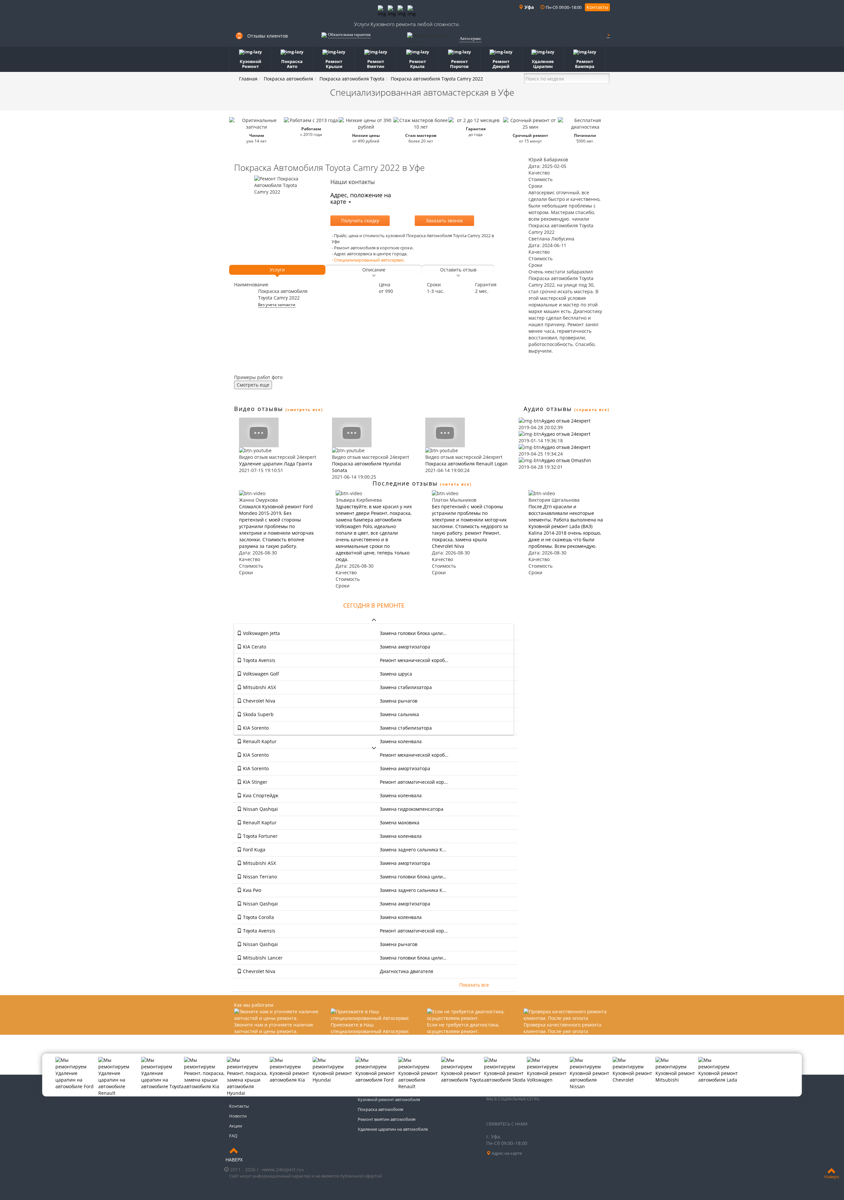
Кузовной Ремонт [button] (250, 63)
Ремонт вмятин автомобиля (386, 1119)
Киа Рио (251, 890)
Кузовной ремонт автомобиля (389, 1099)
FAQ (233, 1136)
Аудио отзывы (548, 409)
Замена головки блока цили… (413, 633)
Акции (235, 1126)
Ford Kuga (253, 849)
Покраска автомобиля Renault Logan (466, 463)
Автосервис (470, 38)
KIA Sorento (255, 728)
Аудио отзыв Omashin (566, 460)
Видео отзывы (258, 409)
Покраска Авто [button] (292, 63)
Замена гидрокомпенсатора (411, 809)
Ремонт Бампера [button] (584, 63)
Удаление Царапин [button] (543, 63)
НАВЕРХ (234, 1159)
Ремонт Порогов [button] (459, 63)
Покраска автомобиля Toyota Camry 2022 (437, 79)
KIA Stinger (254, 782)
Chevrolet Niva (258, 701)
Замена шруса (396, 674)
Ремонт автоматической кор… (414, 782)
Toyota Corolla (258, 917)
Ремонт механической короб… (414, 660)
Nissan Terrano (259, 876)
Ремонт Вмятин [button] (375, 63)
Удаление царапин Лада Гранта (275, 463)
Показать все (474, 985)
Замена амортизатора (405, 647)
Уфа (528, 7)
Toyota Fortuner (260, 836)
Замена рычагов (398, 701)
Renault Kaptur (259, 741)
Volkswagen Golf (260, 674)
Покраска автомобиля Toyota (351, 79)
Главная (248, 79)
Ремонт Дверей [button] (501, 63)
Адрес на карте (506, 1153)
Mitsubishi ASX (259, 687)
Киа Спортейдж (260, 795)
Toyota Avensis (258, 660)
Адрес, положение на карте (360, 198)
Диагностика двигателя (406, 971)
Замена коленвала (401, 741)
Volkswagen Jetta (261, 633)
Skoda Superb (258, 714)
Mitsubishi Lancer (262, 958)
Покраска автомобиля (288, 79)
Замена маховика (399, 822)
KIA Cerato (254, 647)
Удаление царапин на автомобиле (393, 1129)
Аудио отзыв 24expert (565, 421)
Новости (238, 1116)
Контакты (597, 7)
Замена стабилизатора (406, 687)
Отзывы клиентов (267, 36)
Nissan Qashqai (260, 809)
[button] (608, 35)
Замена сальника (399, 714)
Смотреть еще (253, 385)
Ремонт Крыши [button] (333, 63)
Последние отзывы (405, 483)
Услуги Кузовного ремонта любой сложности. (407, 24)
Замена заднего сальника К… (413, 849)
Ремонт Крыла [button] (417, 63)
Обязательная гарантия (349, 34)
